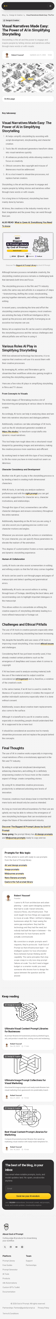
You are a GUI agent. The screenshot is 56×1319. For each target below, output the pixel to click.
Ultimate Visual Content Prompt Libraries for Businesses (26, 1030)
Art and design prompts (16, 865)
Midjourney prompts (16, 838)
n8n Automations (10, 1283)
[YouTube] (16, 1247)
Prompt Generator (10, 1270)
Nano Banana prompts (15, 878)
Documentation (9, 1292)
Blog (4, 15)
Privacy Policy (43, 1308)
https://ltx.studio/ (10, 431)
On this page (9, 99)
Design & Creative (16, 15)
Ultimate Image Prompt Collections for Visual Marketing (25, 1082)
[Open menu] (50, 6)
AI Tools (6, 1274)
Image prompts (12, 869)
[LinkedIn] (10, 1247)
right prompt (31, 493)
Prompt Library (9, 1261)
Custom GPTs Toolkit (11, 1287)
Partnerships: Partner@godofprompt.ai (19, 1308)
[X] (5, 1247)
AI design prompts (44, 834)
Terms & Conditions (11, 1313)
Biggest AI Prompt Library (26, 265)
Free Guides (7, 1265)
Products (6, 1278)
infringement (22, 679)
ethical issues (47, 643)
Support (29, 1261)
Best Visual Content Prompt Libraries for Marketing (26, 1133)
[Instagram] (22, 1247)
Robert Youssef (22, 895)
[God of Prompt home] (5, 6)
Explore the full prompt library (19, 882)
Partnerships (31, 1265)
